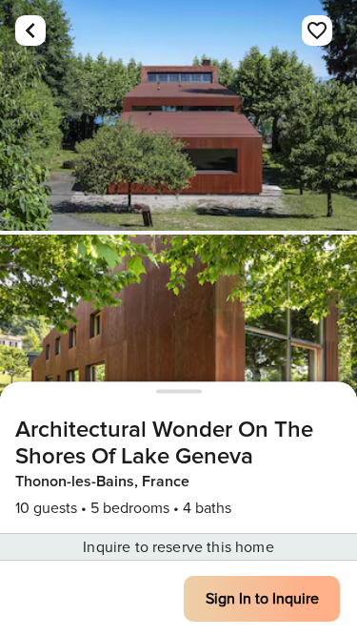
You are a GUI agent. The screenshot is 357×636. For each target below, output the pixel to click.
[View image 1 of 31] (178, 115)
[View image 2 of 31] (178, 350)
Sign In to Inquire (262, 598)
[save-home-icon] (317, 30)
